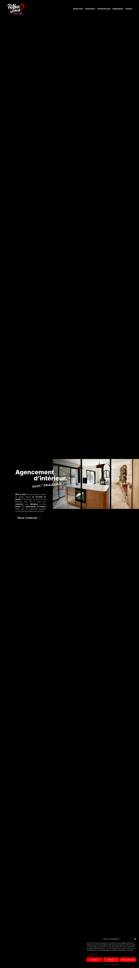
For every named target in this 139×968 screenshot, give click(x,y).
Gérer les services (93, 954)
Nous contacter (27, 517)
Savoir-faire (78, 9)
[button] (135, 939)
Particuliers (90, 9)
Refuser (111, 960)
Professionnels (103, 9)
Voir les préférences (128, 960)
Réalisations (118, 9)
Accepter (94, 960)
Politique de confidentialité (111, 964)
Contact (128, 9)
